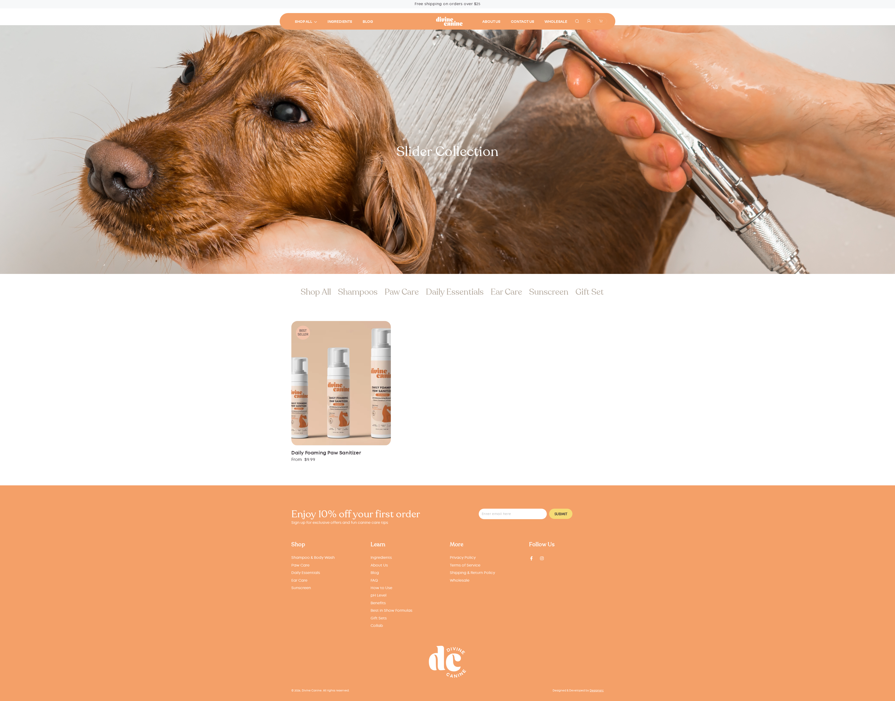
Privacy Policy (463, 558)
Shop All (316, 292)
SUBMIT (560, 514)
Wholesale (459, 581)
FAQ (374, 581)
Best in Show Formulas (391, 611)
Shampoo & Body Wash (313, 558)
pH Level (378, 595)
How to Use (381, 588)
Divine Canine (312, 690)
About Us (379, 565)
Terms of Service (465, 565)
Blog (375, 573)
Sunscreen (548, 292)
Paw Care (402, 292)
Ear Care (506, 292)
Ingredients (381, 558)
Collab (377, 626)
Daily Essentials (455, 292)
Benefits (378, 603)
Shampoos (358, 292)
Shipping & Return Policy (472, 573)
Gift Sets (591, 292)
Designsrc (597, 690)
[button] (577, 21)
